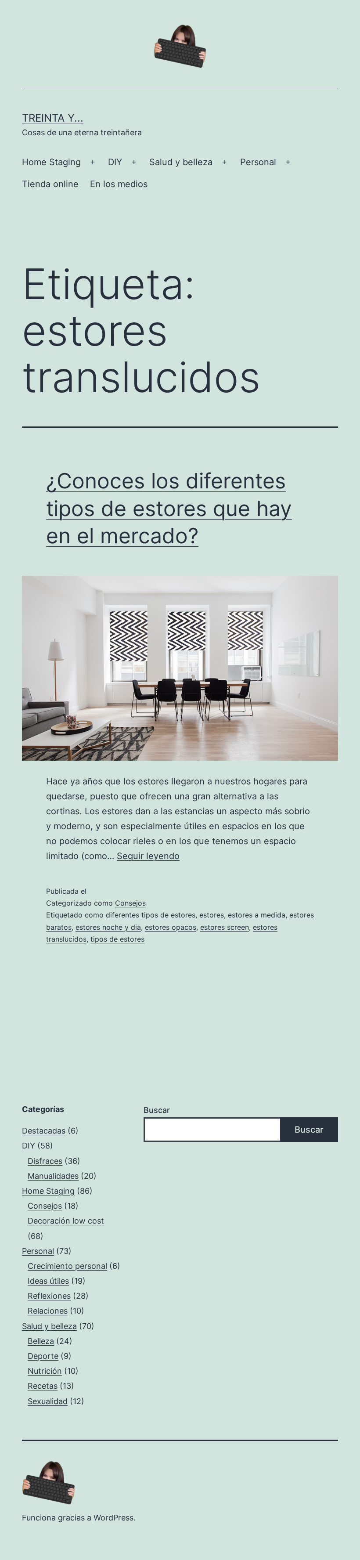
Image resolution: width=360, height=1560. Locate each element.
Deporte (43, 1356)
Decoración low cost (66, 1220)
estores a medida (256, 914)
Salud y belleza (180, 162)
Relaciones (48, 1310)
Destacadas (43, 1130)
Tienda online (50, 184)
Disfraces (45, 1161)
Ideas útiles (48, 1281)
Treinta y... (52, 118)
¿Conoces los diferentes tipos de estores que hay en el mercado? (169, 508)
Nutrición (45, 1371)
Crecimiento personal (67, 1266)
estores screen (224, 927)
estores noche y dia (108, 927)
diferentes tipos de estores (150, 914)
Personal (258, 162)
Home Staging (51, 162)
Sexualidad (48, 1401)
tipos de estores (117, 939)
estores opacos (170, 927)
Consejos (130, 903)
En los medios (119, 184)
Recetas (43, 1385)
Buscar (157, 1110)
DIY (115, 162)
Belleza (41, 1341)
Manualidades (53, 1176)
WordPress (113, 1517)
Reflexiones (49, 1295)
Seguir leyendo (148, 856)
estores (211, 914)
